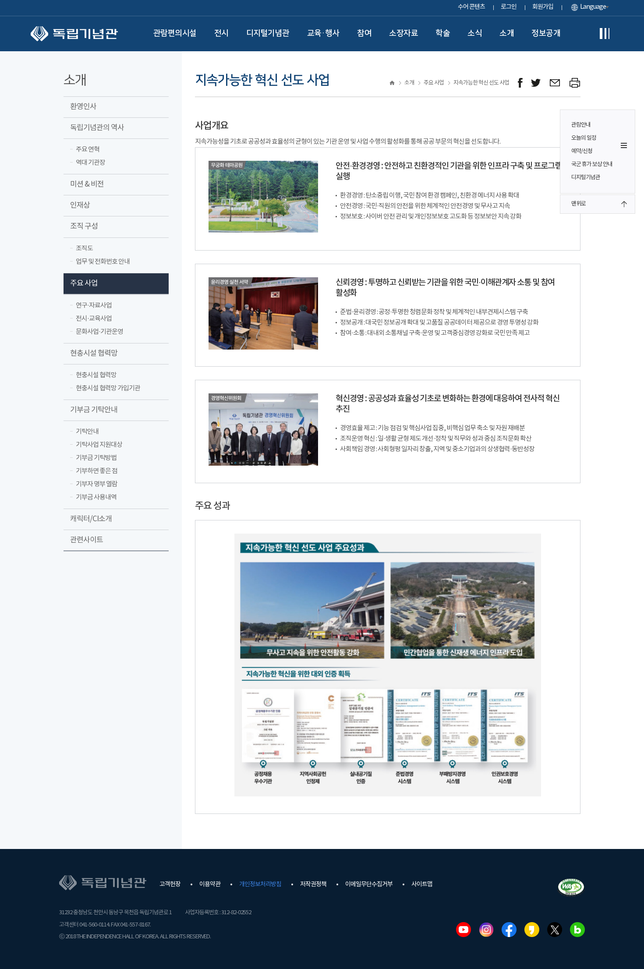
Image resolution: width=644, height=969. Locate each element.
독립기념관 (74, 33)
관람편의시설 (175, 33)
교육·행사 (323, 33)
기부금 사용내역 (96, 497)
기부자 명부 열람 (96, 484)
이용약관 (209, 884)
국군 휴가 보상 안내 (591, 164)
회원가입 (542, 7)
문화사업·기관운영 (99, 332)
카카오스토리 (531, 929)
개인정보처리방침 (260, 884)
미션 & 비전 (87, 184)
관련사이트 (86, 540)
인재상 (80, 205)
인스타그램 (486, 929)
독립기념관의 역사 (97, 128)
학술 (442, 33)
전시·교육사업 (94, 318)
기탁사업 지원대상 (99, 445)
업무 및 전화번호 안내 (103, 261)
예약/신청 (581, 151)
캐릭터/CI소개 (91, 519)
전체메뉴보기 (604, 33)
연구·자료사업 (94, 305)
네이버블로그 (577, 929)
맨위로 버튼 (624, 204)
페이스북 (509, 929)
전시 (221, 33)
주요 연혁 (87, 149)
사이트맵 (421, 884)
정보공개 (545, 33)
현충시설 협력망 (93, 353)
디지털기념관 (268, 33)
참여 (364, 33)
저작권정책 (313, 884)
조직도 (84, 248)
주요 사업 (84, 283)
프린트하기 (575, 83)
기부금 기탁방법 (96, 458)
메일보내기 (555, 83)
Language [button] (593, 7)
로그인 (509, 7)
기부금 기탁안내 (93, 410)
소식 (474, 33)
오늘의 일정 (583, 138)
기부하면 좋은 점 (96, 471)
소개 (506, 33)
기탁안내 (87, 431)
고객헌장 (169, 884)
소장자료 (403, 33)
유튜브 (463, 929)
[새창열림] (520, 83)
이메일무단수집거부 (369, 884)
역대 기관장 (90, 162)
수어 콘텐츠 (471, 7)
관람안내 (581, 125)
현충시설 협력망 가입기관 (108, 388)
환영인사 (83, 107)
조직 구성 (84, 226)
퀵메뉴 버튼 (624, 145)
